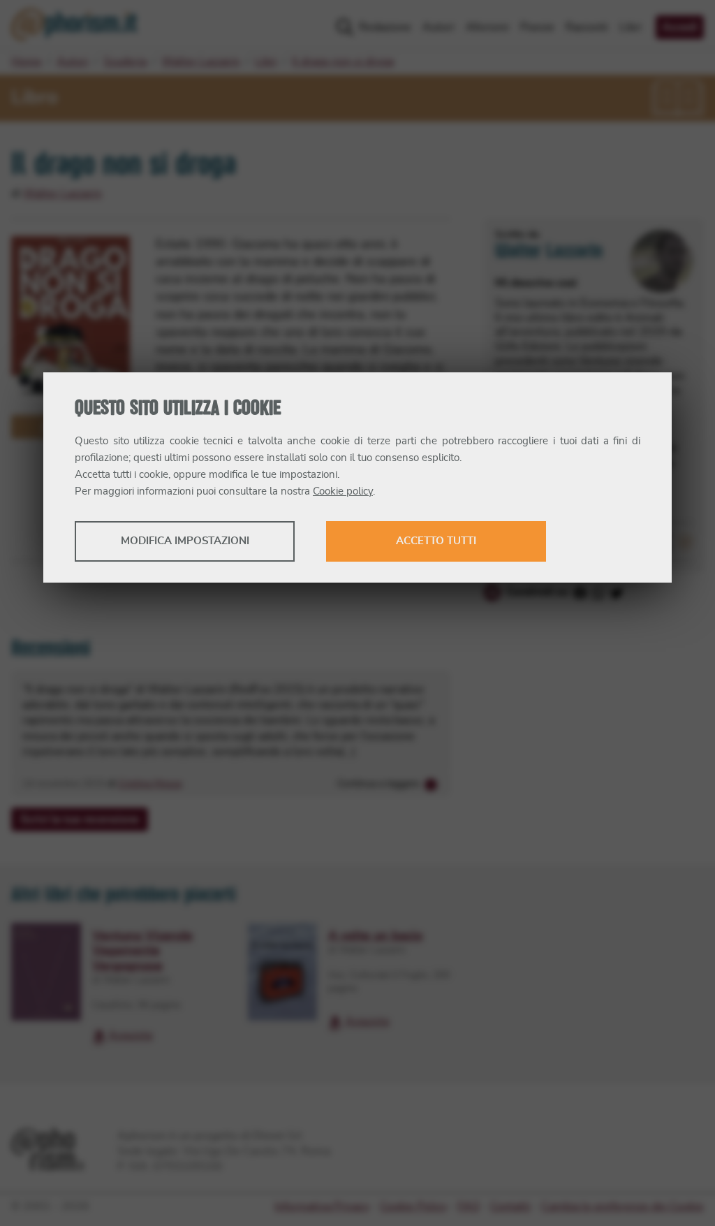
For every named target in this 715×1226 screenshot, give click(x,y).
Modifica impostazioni (185, 541)
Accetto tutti (436, 541)
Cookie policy (343, 491)
